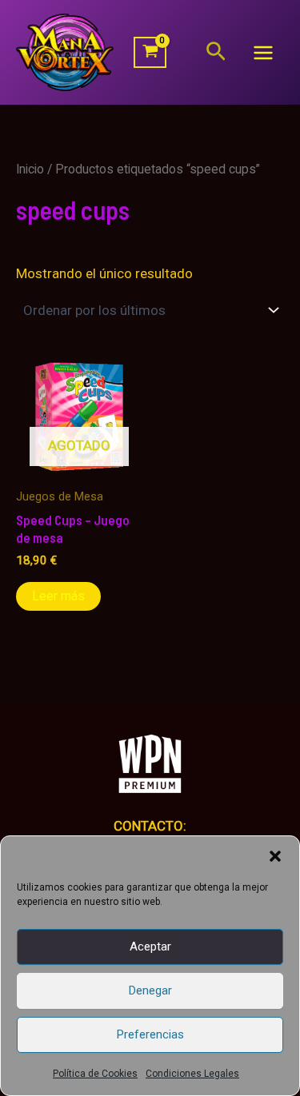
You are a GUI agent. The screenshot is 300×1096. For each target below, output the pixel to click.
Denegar (150, 990)
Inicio (30, 169)
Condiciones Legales (192, 1073)
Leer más (58, 596)
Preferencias (150, 1034)
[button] (275, 856)
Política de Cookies (95, 1073)
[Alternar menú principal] (263, 53)
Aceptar (150, 946)
